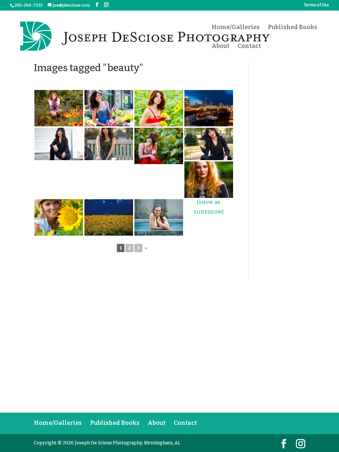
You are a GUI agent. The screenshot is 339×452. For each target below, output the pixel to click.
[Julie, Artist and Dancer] (208, 179)
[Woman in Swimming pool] (158, 217)
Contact (249, 47)
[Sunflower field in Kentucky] (108, 217)
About (220, 47)
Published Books (292, 28)
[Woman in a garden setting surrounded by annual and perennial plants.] (58, 108)
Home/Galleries (236, 28)
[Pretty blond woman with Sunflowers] (58, 217)
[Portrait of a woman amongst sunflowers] (158, 146)
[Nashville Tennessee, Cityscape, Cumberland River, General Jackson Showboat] (208, 108)
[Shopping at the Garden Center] (108, 108)
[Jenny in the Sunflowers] (158, 108)
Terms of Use (316, 5)
